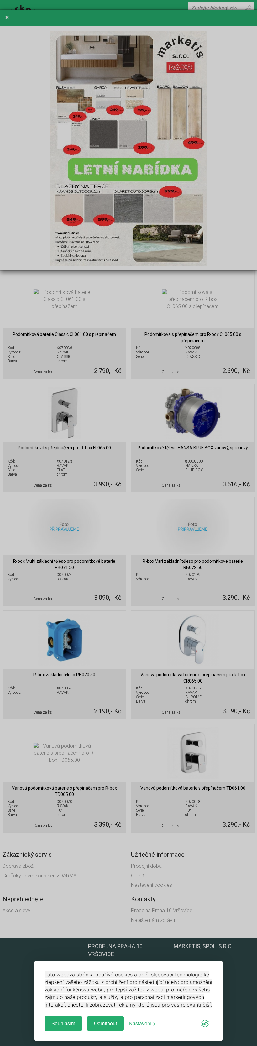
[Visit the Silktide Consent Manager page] (204, 1023)
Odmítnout (105, 1023)
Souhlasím (63, 1023)
